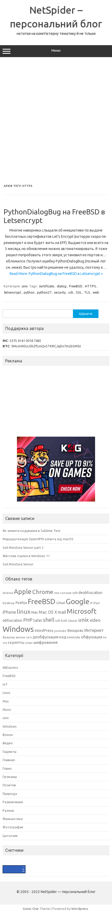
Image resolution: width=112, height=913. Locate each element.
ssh (70, 292)
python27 (44, 292)
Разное (8, 810)
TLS (87, 292)
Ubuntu (72, 620)
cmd (56, 592)
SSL (79, 292)
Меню (56, 50)
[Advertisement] (56, 121)
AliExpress (10, 667)
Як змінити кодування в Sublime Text (31, 530)
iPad (96, 603)
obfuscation (12, 620)
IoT (5, 684)
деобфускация (45, 637)
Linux (6, 692)
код (62, 637)
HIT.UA (7, 867)
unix (25, 286)
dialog (61, 286)
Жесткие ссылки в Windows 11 (26, 556)
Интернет (94, 630)
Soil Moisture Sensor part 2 (23, 547)
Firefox (21, 603)
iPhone (9, 612)
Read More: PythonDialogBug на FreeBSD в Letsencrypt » (56, 274)
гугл (29, 637)
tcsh (64, 620)
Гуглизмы (10, 777)
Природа (10, 793)
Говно (7, 768)
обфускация (91, 637)
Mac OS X (48, 612)
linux (23, 611)
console (66, 592)
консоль (73, 637)
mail (62, 612)
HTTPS (90, 286)
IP (91, 603)
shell (48, 620)
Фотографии (13, 827)
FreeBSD (75, 286)
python (29, 292)
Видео (8, 743)
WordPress (44, 630)
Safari (37, 620)
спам (29, 642)
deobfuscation (90, 593)
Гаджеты (9, 751)
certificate (46, 286)
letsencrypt (12, 292)
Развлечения (13, 802)
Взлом (8, 734)
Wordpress (79, 908)
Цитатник (10, 835)
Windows (18, 629)
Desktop (9, 603)
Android (8, 592)
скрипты (16, 642)
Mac (34, 612)
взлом (20, 637)
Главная (9, 760)
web (96, 292)
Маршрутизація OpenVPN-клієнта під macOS (38, 539)
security (60, 292)
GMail (60, 603)
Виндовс (75, 630)
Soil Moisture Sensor (18, 564)
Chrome (42, 592)
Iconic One (31, 908)
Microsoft (81, 611)
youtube (60, 630)
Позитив (9, 785)
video (95, 620)
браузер (9, 637)
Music (7, 709)
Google (77, 601)
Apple (23, 591)
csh (75, 593)
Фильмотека (13, 819)
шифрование (45, 642)
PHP (27, 620)
